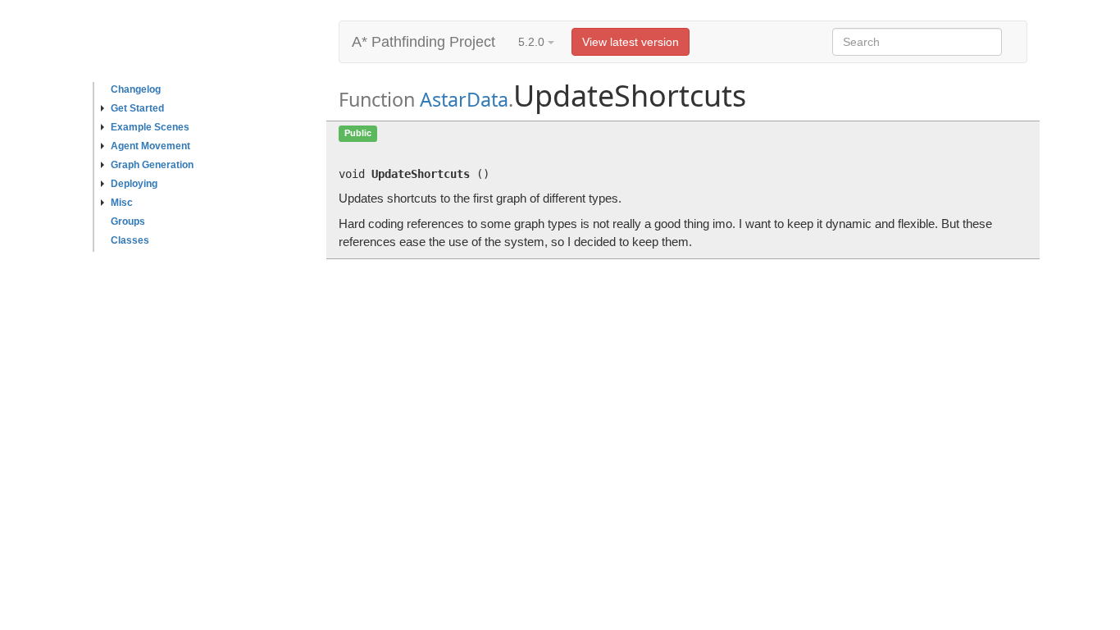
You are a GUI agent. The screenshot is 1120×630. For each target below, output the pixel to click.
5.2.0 (533, 41)
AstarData (464, 99)
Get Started (137, 108)
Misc (122, 202)
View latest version (630, 41)
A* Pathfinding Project (423, 42)
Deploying (134, 183)
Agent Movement (150, 146)
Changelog (136, 89)
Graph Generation (152, 165)
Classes (130, 240)
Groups (128, 221)
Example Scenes (150, 127)
